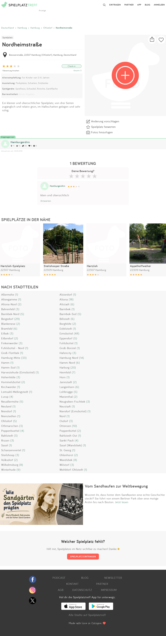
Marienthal (66, 396)
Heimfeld (65, 372)
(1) (16, 294)
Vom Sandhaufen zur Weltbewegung (116, 486)
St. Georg (65, 450)
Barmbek (65, 309)
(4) (11, 396)
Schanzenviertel (11, 450)
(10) (74, 426)
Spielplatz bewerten (103, 127)
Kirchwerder (8, 387)
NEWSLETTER (113, 577)
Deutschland (7, 27)
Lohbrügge (66, 392)
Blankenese (8, 323)
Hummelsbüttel (10, 382)
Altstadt (65, 304)
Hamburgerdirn (20, 142)
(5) (22, 314)
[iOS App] (73, 609)
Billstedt (65, 319)
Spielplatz (7, 37)
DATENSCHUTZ (82, 590)
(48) (76, 333)
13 (19, 146)
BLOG (147, 5)
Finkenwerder (9, 343)
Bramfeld (7, 328)
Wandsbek (66, 460)
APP (139, 5)
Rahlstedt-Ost (68, 435)
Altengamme (9, 299)
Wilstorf (64, 465)
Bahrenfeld (8, 309)
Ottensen (65, 426)
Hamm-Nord (67, 362)
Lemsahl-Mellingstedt (14, 392)
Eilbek (5, 333)
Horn (63, 377)
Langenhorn (67, 387)
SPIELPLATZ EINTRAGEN (83, 556)
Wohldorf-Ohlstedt (71, 469)
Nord (63, 416)
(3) (17, 309)
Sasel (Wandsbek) (71, 445)
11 (13, 146)
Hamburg (22, 27)
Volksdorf (7, 460)
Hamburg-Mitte (10, 358)
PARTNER (129, 5)
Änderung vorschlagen (105, 121)
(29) (17, 319)
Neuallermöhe (10, 401)
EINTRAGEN (115, 5)
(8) (75, 460)
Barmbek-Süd (68, 314)
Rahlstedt (7, 435)
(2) (19, 304)
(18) (71, 299)
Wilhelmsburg (9, 465)
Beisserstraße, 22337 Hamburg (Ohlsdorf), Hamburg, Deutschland (42, 54)
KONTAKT (72, 584)
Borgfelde (65, 323)
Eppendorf (66, 338)
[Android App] (101, 609)
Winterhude (8, 469)
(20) (73, 367)
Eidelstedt (66, 328)
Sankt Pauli (67, 440)
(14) (81, 358)
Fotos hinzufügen (102, 132)
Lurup (5, 396)
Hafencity (66, 353)
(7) (73, 372)
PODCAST (59, 577)
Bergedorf (7, 319)
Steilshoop (7, 455)
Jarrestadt (66, 382)
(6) (72, 304)
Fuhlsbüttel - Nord (12, 348)
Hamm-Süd (8, 367)
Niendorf (6, 411)
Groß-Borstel (68, 348)
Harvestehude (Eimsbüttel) (18, 372)
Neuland (6, 406)
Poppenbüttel (68, 430)
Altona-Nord (9, 304)
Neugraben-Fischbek (72, 401)
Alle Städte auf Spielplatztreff (87, 615)
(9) (18, 469)
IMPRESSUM (109, 590)
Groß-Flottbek (10, 353)
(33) (24, 358)
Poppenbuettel (10, 430)
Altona (64, 299)
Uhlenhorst (66, 455)
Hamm (5, 362)
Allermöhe (7, 294)
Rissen (5, 440)
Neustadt (65, 406)
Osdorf (64, 421)
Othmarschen (9, 426)
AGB (60, 590)
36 (26, 146)
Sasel (4, 445)
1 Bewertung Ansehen (10, 70)
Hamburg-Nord (69, 358)
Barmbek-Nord (10, 314)
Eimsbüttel (66, 333)
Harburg (65, 367)
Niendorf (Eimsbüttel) (73, 411)
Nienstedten (8, 416)
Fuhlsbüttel (67, 343)
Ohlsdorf (47, 27)
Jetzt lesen (121, 502)
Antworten (45, 200)
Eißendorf (7, 338)
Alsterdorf (66, 294)
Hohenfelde (8, 377)
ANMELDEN (159, 5)
